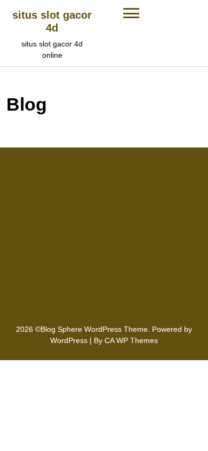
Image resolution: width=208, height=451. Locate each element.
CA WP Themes (131, 340)
